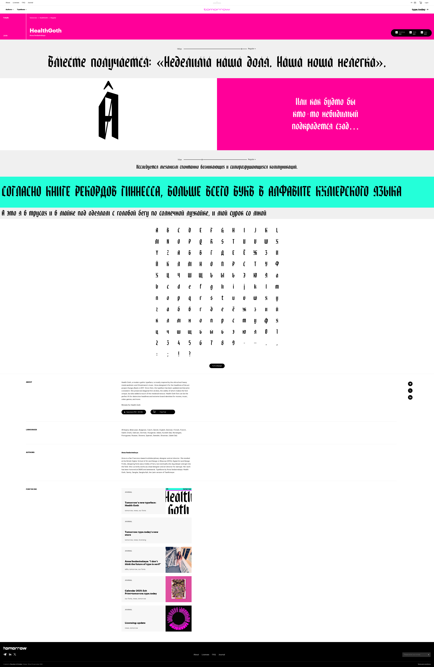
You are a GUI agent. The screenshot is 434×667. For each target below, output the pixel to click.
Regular (53, 18)
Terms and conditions (424, 664)
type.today (418, 9)
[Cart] (420, 2)
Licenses (16, 3)
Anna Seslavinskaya (37, 35)
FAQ (23, 3)
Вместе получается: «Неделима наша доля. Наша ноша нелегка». (217, 62)
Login (426, 2)
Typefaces (21, 9)
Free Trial (163, 412)
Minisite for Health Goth (130, 405)
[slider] (242, 49)
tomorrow (15, 648)
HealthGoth (44, 18)
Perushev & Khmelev (16, 664)
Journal (30, 3)
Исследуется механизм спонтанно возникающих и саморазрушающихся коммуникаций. (217, 167)
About (8, 3)
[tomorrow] (217, 9)
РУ (411, 2)
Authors (9, 9)
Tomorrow (33, 18)
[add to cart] (396, 32)
